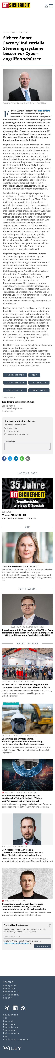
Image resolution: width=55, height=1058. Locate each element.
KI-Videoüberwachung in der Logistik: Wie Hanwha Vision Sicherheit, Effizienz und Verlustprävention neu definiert (22, 798)
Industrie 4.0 (15, 382)
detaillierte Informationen (18, 434)
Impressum (9, 1030)
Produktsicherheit (15, 1039)
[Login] (46, 6)
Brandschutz (11, 991)
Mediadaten (10, 1027)
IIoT (34, 375)
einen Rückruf (13, 431)
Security (32, 735)
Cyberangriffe (15, 375)
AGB (5, 1036)
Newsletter (10, 1014)
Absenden (42, 946)
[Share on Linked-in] (16, 458)
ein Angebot (12, 428)
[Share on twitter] (10, 458)
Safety (30, 681)
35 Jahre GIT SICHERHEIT (14, 515)
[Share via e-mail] (27, 458)
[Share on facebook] (4, 458)
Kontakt (8, 1021)
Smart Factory (15, 390)
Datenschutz (11, 1033)
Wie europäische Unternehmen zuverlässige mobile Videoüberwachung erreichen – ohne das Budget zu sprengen (23, 741)
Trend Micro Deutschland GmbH (18, 401)
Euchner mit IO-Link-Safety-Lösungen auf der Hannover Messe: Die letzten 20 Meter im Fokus (26, 686)
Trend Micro (44, 110)
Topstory (23, 32)
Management (21, 846)
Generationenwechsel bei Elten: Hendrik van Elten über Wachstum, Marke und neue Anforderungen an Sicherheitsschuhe (24, 907)
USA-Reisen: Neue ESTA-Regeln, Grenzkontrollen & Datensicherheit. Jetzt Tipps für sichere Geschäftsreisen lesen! (23, 852)
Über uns (9, 1024)
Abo (5, 1017)
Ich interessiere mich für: (15, 425)
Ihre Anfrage (9, 441)
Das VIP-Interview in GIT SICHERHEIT (20, 566)
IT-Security (39, 382)
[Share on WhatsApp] (22, 458)
